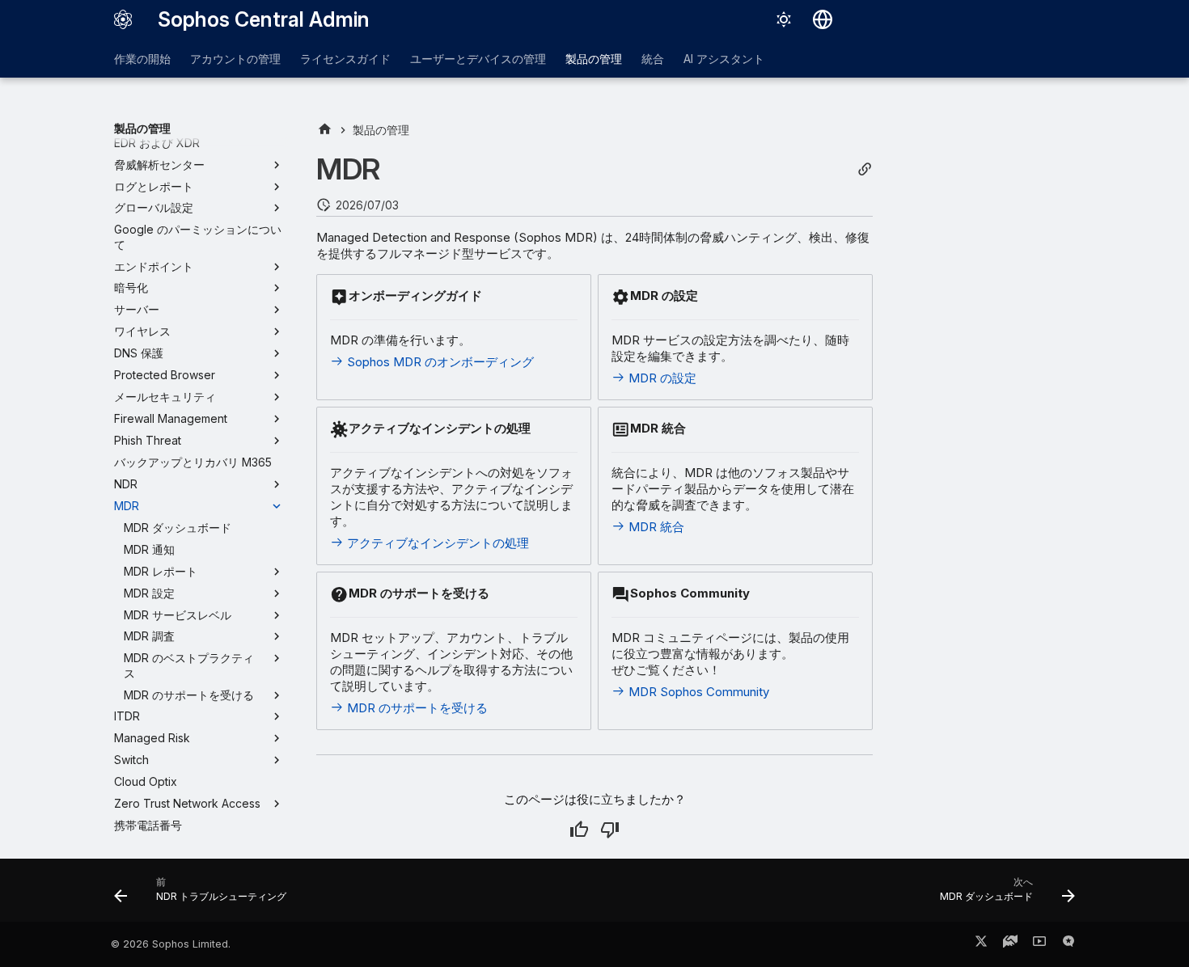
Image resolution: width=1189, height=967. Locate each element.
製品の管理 (593, 58)
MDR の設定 (660, 378)
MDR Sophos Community (697, 691)
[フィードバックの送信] (1068, 944)
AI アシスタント (723, 58)
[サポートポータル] (1010, 944)
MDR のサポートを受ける (416, 708)
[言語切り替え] (822, 19)
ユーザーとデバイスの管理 (478, 58)
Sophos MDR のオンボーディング (439, 361)
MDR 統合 (654, 526)
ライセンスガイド (345, 58)
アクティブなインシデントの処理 (436, 543)
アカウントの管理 (235, 58)
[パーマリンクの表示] (865, 169)
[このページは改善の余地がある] (610, 829)
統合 (652, 58)
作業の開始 (142, 58)
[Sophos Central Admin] (123, 19)
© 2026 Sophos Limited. (171, 944)
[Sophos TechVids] (1039, 944)
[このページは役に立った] (579, 829)
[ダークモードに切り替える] (784, 19)
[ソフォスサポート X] (981, 944)
